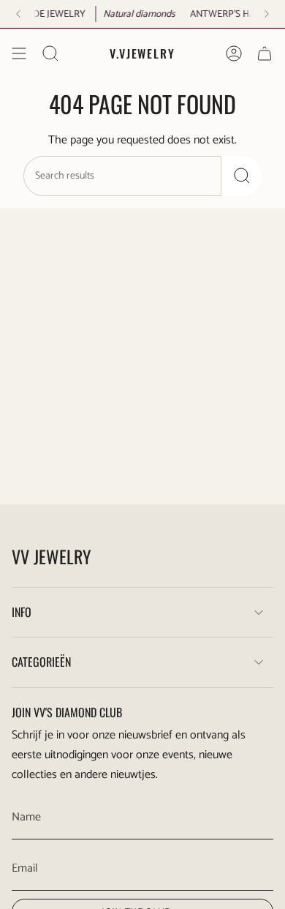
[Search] (241, 176)
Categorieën (41, 661)
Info (21, 612)
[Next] (266, 13)
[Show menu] (19, 53)
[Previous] (18, 13)
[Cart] (264, 53)
